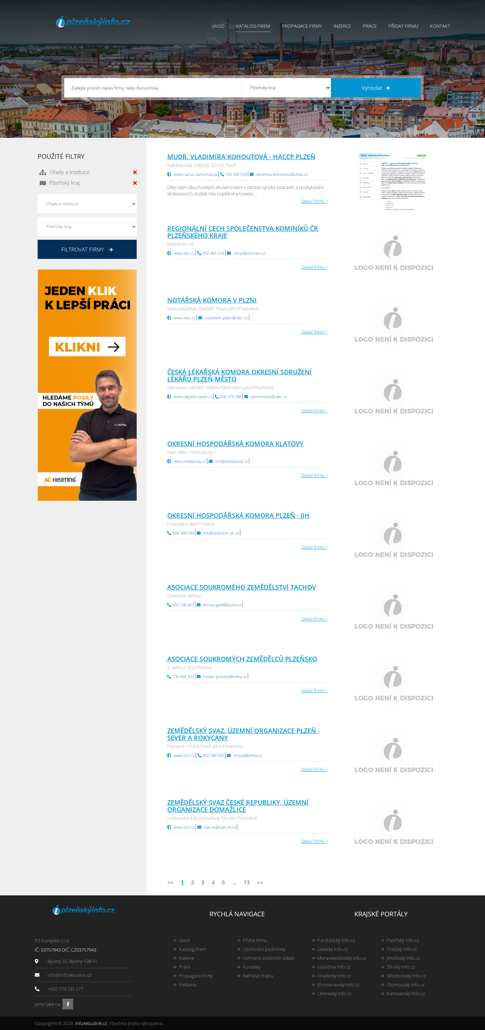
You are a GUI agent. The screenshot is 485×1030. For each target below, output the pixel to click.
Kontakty (252, 967)
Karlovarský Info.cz (406, 993)
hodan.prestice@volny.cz (225, 676)
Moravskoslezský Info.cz (341, 958)
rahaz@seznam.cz (249, 253)
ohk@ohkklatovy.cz (231, 461)
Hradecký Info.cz (334, 975)
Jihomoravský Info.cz (338, 984)
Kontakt (440, 26)
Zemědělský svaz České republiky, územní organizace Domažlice (238, 806)
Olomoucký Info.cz (406, 984)
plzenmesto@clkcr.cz (269, 396)
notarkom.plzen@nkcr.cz (226, 317)
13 (247, 882)
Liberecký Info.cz (334, 993)
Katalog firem (253, 26)
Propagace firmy (302, 26)
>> (260, 882)
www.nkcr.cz (184, 317)
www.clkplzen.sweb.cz (193, 396)
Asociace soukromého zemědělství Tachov (241, 587)
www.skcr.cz (184, 253)
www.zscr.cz (184, 755)
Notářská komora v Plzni (212, 300)
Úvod (218, 26)
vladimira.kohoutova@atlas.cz (281, 174)
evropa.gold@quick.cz (222, 604)
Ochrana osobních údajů (269, 958)
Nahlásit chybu (258, 975)
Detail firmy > (314, 201)
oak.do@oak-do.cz (220, 827)
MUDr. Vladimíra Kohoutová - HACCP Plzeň (241, 156)
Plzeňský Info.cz (403, 940)
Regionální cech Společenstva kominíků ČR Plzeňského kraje (242, 232)
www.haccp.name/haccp (195, 174)
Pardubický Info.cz (336, 940)
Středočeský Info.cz (406, 975)
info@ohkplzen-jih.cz (221, 533)
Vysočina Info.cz (333, 967)
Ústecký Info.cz (332, 949)
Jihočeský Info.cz (403, 958)
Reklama (187, 984)
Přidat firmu (403, 26)
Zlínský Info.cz (401, 967)
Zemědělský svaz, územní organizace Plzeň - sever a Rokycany (243, 734)
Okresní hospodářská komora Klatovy (235, 443)
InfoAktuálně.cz (91, 1023)
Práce (370, 26)
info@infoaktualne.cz (69, 975)
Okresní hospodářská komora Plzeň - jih (238, 515)
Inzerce (342, 26)
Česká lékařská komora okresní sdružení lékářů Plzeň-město (239, 375)
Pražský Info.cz (402, 949)
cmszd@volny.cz (247, 755)
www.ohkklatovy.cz (190, 461)
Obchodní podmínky (264, 949)
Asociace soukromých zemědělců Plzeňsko (242, 659)
